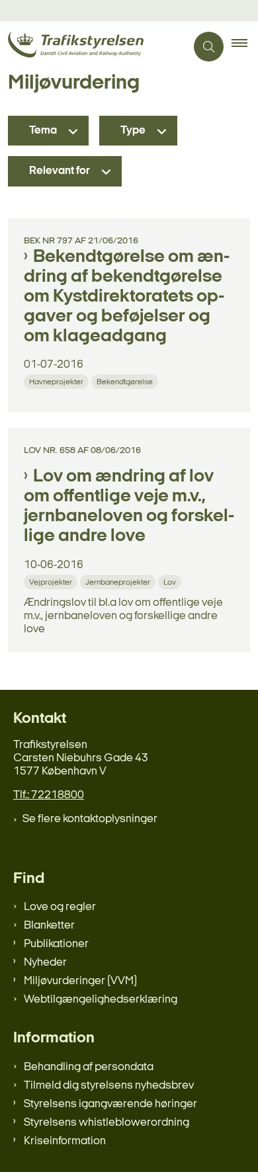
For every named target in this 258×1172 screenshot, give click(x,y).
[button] (245, 47)
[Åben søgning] (209, 47)
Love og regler (60, 907)
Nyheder (45, 962)
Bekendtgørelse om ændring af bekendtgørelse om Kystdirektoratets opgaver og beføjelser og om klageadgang (127, 297)
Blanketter (49, 925)
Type (133, 130)
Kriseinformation (65, 1141)
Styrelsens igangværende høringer (110, 1104)
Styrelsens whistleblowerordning (106, 1122)
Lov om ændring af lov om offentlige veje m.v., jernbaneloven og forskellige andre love (129, 507)
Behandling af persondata (88, 1067)
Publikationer (56, 944)
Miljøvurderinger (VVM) (80, 981)
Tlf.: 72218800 (48, 795)
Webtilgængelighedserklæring (100, 999)
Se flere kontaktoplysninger (89, 819)
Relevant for (59, 171)
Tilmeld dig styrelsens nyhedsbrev (109, 1085)
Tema (43, 130)
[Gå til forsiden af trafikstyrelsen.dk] (93, 47)
